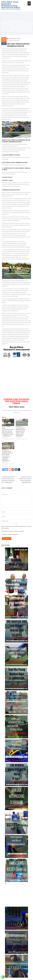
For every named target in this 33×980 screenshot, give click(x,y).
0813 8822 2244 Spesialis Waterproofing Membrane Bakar (10, 4)
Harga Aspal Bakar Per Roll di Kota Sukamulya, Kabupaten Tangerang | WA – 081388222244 (8, 479)
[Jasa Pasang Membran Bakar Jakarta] (16, 678)
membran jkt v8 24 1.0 (13, 40)
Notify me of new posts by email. (10, 534)
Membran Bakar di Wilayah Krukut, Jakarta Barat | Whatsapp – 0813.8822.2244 (25, 479)
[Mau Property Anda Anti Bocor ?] (16, 894)
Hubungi (18, 342)
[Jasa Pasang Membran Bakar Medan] (16, 630)
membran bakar (16, 288)
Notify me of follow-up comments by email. (13, 531)
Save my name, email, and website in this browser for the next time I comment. (16, 527)
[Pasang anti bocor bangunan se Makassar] (16, 822)
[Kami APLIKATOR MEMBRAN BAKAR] (16, 726)
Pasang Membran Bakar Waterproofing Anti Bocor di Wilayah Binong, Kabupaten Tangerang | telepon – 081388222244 (8, 431)
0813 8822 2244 (16, 407)
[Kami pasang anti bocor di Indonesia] (16, 918)
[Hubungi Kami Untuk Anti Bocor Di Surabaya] (16, 654)
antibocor (11, 340)
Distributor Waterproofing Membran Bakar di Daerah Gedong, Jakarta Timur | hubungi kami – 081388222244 (21, 431)
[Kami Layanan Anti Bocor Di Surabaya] (16, 750)
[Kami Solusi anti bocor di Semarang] (16, 870)
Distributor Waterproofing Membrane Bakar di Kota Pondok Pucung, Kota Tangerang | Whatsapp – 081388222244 (7, 455)
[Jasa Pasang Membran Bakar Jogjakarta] (16, 774)
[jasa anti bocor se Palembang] (16, 942)
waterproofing (25, 313)
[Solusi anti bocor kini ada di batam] (16, 846)
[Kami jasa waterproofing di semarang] (16, 798)
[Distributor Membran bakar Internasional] (16, 559)
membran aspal (22, 317)
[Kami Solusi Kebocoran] (16, 702)
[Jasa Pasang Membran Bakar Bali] (16, 607)
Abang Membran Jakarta (14, 38)
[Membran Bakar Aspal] (16, 583)
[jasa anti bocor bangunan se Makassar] (16, 966)
